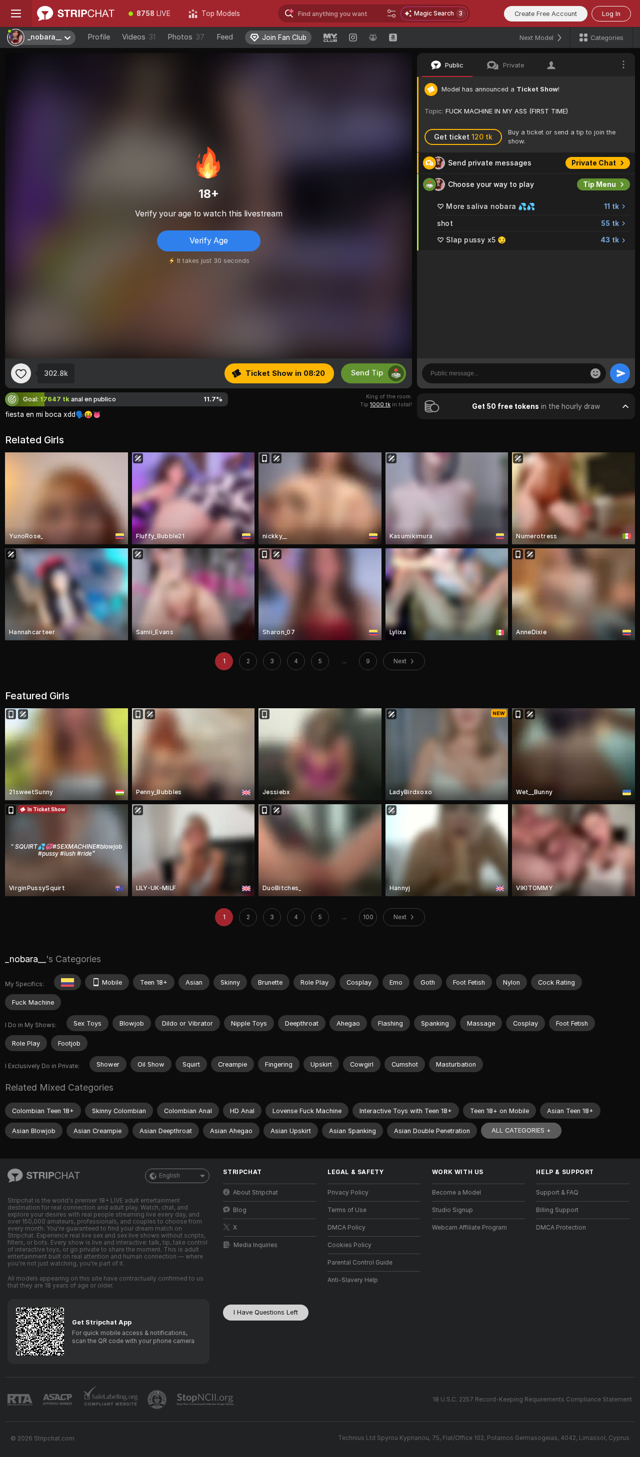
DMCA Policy (347, 1227)
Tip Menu (599, 184)
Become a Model (456, 1192)
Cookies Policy (350, 1245)
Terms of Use (347, 1210)
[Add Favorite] (21, 373)
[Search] (391, 13)
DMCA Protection (561, 1227)
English (169, 1175)
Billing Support (557, 1210)
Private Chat (594, 163)
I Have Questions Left (266, 1312)
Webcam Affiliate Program (469, 1227)
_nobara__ (25, 959)
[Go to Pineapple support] (158, 1399)
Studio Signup (452, 1210)
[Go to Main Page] (76, 13)
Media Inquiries (256, 1245)
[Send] (620, 373)
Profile (99, 36)
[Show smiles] (596, 373)
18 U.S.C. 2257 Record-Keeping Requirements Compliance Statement (532, 1399)
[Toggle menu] (16, 13)
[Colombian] (67, 982)
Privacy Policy (348, 1192)
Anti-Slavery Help (353, 1280)
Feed (224, 36)
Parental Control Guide (360, 1262)
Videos (139, 36)
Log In (611, 13)
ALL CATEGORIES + (521, 1130)
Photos (186, 36)
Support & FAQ (557, 1192)
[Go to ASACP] (58, 1399)
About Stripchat (255, 1192)
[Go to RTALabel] (21, 1400)
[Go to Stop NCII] (206, 1400)
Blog (239, 1210)
